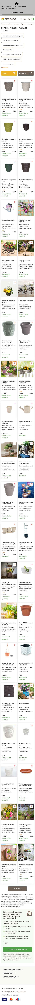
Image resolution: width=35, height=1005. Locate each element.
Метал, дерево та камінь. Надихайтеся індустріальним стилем (13, 7)
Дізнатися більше (17, 12)
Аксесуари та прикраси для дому (12, 36)
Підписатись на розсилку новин (17, 949)
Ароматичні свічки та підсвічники (13, 45)
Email (6, 943)
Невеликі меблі (7, 50)
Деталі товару (15, 116)
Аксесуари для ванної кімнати (12, 54)
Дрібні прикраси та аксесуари (12, 59)
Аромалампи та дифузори (10, 40)
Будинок (23, 24)
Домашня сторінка (6, 24)
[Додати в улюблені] (14, 81)
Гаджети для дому (8, 64)
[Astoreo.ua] (8, 19)
